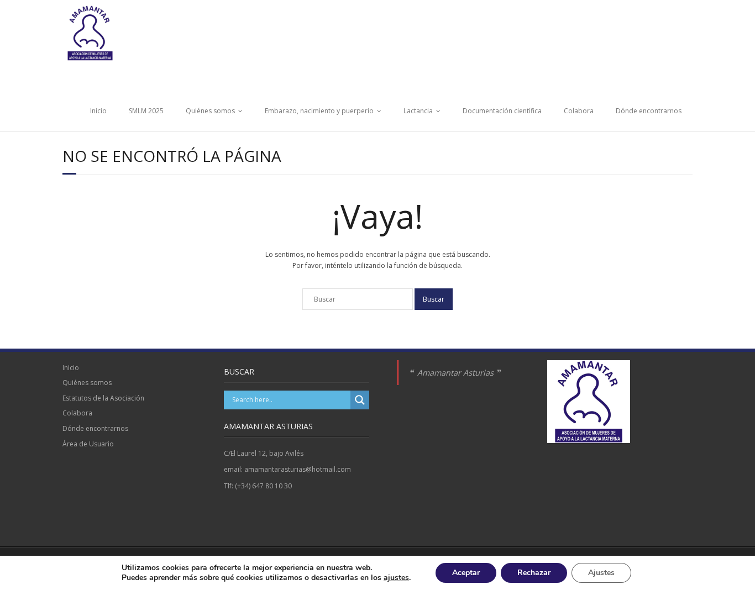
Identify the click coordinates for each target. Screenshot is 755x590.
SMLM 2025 (146, 110)
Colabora (579, 110)
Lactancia (418, 110)
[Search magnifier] (359, 400)
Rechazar (533, 572)
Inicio (98, 110)
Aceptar (466, 572)
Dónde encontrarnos (648, 110)
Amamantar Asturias (455, 372)
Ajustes (601, 572)
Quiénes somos (210, 110)
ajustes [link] (396, 577)
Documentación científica (502, 110)
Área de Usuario (88, 444)
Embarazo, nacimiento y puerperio (319, 110)
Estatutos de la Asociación (103, 398)
